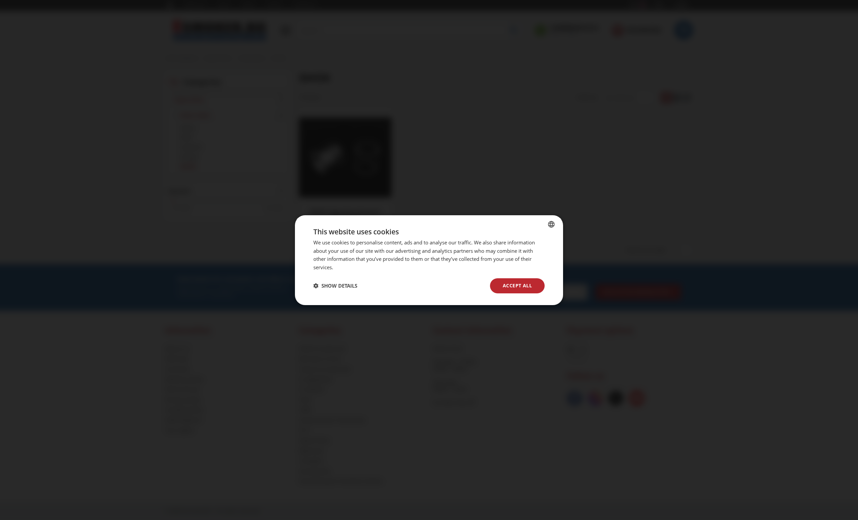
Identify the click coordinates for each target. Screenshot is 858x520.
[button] (335, 285)
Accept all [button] (517, 285)
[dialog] (429, 260)
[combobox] (551, 224)
